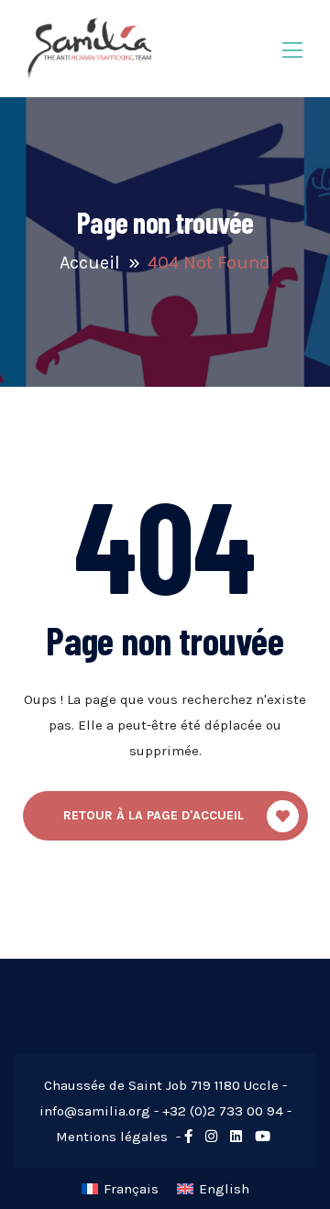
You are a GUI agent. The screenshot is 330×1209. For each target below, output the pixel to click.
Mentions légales (112, 1136)
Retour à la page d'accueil (153, 815)
